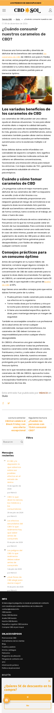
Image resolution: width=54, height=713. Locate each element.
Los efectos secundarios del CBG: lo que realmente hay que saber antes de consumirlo (15, 529)
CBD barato (6, 612)
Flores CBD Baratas (9, 615)
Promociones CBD (9, 638)
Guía (5, 396)
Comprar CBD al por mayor (13, 627)
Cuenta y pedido (8, 647)
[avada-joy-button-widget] (6, 700)
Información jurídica (10, 665)
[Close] (49, 681)
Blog (4, 644)
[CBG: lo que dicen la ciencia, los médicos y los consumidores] (4, 496)
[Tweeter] (8, 403)
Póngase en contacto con (12, 659)
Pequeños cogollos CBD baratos (15, 624)
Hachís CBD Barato (9, 621)
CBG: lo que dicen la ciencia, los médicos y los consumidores (15, 503)
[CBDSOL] (19, 10)
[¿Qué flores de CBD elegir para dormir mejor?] (4, 576)
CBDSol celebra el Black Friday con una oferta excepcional (15, 425)
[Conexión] (50, 10)
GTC (4, 662)
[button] (22, 442)
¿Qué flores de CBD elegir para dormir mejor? (14, 580)
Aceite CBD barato (9, 618)
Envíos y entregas (9, 650)
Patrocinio (6, 653)
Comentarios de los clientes (13, 641)
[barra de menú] (5, 10)
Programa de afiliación (11, 656)
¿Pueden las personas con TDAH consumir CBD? (37, 425)
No (27, 705)
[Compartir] (3, 403)
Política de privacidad (11, 668)
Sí (27, 697)
